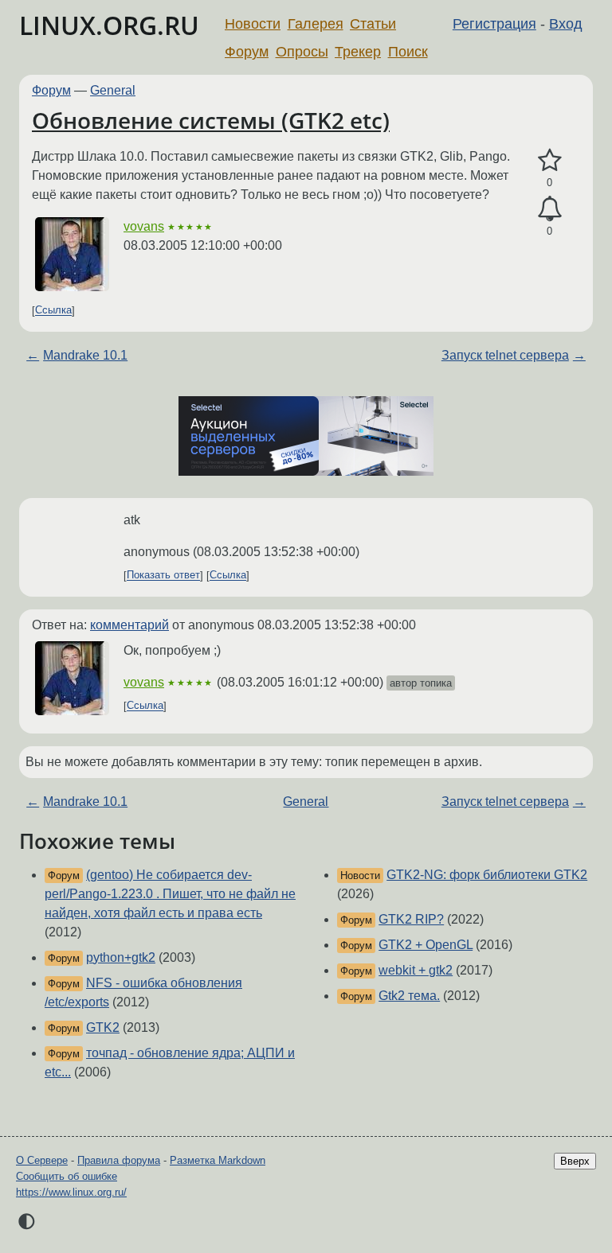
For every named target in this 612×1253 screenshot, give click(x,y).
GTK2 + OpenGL (426, 944)
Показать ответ (163, 576)
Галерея (315, 24)
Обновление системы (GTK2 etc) (211, 120)
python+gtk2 (120, 957)
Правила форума (118, 1160)
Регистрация (494, 24)
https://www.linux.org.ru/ (71, 1192)
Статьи (373, 24)
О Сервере (42, 1160)
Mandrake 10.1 (85, 355)
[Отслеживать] (549, 209)
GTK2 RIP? (411, 919)
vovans (144, 226)
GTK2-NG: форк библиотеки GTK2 (486, 874)
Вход (566, 24)
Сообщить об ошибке (66, 1176)
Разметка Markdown (217, 1160)
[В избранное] (549, 160)
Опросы (302, 52)
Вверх (575, 1161)
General (112, 90)
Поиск (408, 52)
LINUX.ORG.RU (109, 25)
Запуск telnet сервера (505, 355)
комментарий (129, 625)
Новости (252, 24)
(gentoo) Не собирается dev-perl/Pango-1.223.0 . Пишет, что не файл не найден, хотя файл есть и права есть (170, 894)
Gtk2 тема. (409, 995)
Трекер (358, 52)
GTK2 (103, 1027)
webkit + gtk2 (416, 970)
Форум (247, 52)
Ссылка (53, 311)
